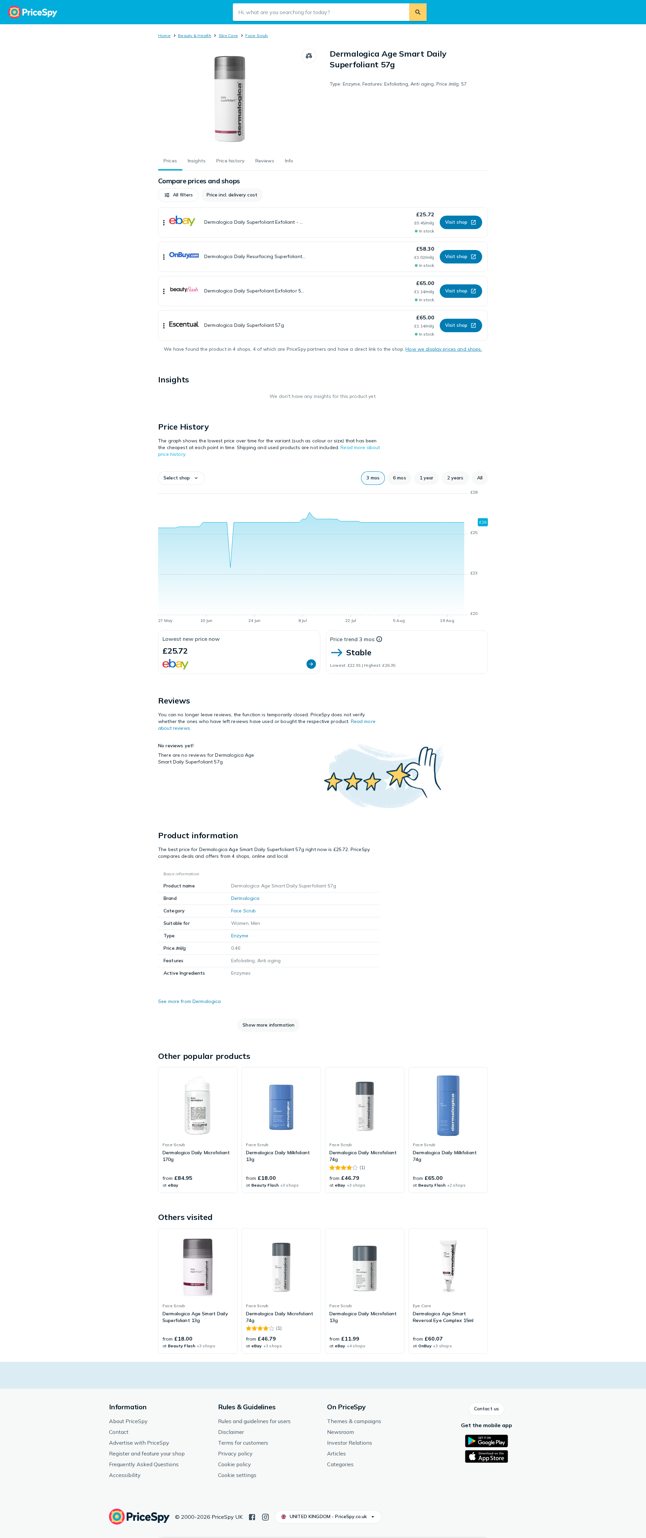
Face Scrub (256, 35)
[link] (198, 1130)
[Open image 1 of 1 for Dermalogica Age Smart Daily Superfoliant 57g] (229, 99)
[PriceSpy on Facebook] (252, 1516)
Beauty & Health (194, 35)
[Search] (418, 12)
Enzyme (239, 936)
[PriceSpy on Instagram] (265, 1516)
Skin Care (228, 35)
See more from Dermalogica (189, 1001)
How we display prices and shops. (443, 349)
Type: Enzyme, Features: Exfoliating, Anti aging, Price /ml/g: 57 (398, 84)
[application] (323, 557)
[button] (178, 195)
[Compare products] (308, 56)
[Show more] (163, 222)
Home (164, 35)
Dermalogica (245, 898)
